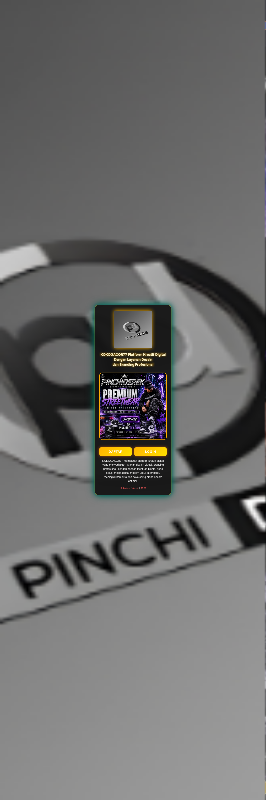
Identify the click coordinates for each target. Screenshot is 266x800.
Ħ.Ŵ (143, 488)
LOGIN (150, 451)
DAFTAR (116, 451)
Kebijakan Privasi (129, 488)
